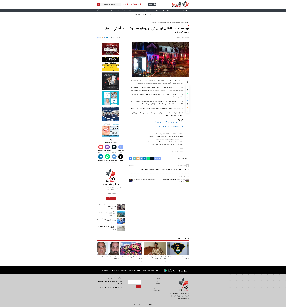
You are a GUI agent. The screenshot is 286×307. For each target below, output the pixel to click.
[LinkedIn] (130, 4)
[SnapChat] (127, 4)
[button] (100, 37)
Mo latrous (181, 165)
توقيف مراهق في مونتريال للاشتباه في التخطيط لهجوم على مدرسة (165, 142)
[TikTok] (132, 4)
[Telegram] (125, 4)
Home (188, 22)
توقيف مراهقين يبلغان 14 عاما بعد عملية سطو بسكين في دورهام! (165, 136)
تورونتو (167, 81)
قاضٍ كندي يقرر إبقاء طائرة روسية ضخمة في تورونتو (169, 139)
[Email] (102, 37)
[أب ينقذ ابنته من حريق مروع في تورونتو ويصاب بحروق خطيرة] (155, 248)
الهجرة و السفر (111, 215)
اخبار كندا (113, 208)
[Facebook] (140, 4)
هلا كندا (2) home (182, 22)
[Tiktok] (121, 158)
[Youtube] (101, 149)
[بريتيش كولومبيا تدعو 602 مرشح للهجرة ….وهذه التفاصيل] (121, 214)
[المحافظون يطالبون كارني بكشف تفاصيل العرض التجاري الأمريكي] (121, 221)
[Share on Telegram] (105, 37)
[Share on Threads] (187, 104)
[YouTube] (136, 4)
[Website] (130, 165)
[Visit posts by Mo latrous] (187, 166)
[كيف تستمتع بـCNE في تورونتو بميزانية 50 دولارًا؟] (131, 248)
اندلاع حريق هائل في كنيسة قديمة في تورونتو (169, 122)
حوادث (186, 25)
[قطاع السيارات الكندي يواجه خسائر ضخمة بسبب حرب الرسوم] (121, 207)
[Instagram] (134, 4)
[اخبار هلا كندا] (180, 4)
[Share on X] (112, 37)
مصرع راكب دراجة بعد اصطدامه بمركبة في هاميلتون (169, 133)
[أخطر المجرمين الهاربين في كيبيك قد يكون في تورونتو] (108, 248)
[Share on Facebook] (114, 37)
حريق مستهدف (170, 152)
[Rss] (123, 4)
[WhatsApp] (107, 158)
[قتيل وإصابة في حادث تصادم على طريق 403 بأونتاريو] (178, 248)
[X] (138, 4)
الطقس (113, 229)
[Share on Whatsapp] (109, 37)
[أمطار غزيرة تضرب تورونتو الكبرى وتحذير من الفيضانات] (121, 228)
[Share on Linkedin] (107, 37)
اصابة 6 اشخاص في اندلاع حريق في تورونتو (169, 127)
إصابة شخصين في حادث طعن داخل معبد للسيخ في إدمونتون (166, 144)
